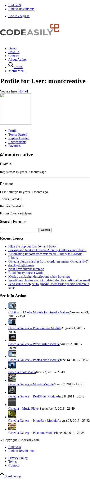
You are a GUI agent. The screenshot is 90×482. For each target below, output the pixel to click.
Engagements (17, 142)
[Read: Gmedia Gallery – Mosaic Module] (12, 380)
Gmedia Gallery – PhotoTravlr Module (34, 360)
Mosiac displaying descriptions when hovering (39, 276)
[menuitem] (49, 48)
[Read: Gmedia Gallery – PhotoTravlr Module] (12, 356)
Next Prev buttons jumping (26, 269)
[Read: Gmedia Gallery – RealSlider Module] (12, 392)
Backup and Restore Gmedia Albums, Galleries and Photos (47, 250)
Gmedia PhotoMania (22, 372)
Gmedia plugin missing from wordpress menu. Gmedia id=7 (48, 261)
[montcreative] (15, 123)
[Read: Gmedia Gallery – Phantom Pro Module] (12, 324)
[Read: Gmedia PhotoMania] (12, 368)
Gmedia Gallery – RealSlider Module (33, 396)
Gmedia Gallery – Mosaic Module (31, 384)
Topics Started (17, 134)
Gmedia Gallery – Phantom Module (32, 433)
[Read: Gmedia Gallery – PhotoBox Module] (12, 417)
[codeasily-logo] (31, 41)
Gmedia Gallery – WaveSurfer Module (34, 344)
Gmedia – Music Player (24, 408)
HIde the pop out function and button (32, 246)
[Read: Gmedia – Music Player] (12, 404)
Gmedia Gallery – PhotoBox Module (32, 420)
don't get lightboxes (21, 265)
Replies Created (18, 138)
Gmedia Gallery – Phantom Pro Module (34, 328)
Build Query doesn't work (25, 272)
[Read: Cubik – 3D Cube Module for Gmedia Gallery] (12, 308)
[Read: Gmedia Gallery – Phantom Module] (12, 429)
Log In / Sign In (19, 16)
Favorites (14, 145)
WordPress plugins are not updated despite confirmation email (49, 280)
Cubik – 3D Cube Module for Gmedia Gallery (39, 312)
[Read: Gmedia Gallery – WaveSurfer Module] (12, 340)
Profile (12, 130)
